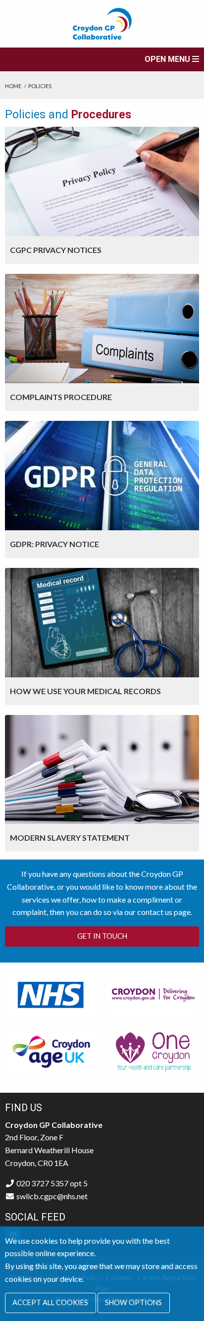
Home (13, 86)
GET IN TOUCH (102, 936)
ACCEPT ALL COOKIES (50, 1302)
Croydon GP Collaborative (102, 24)
